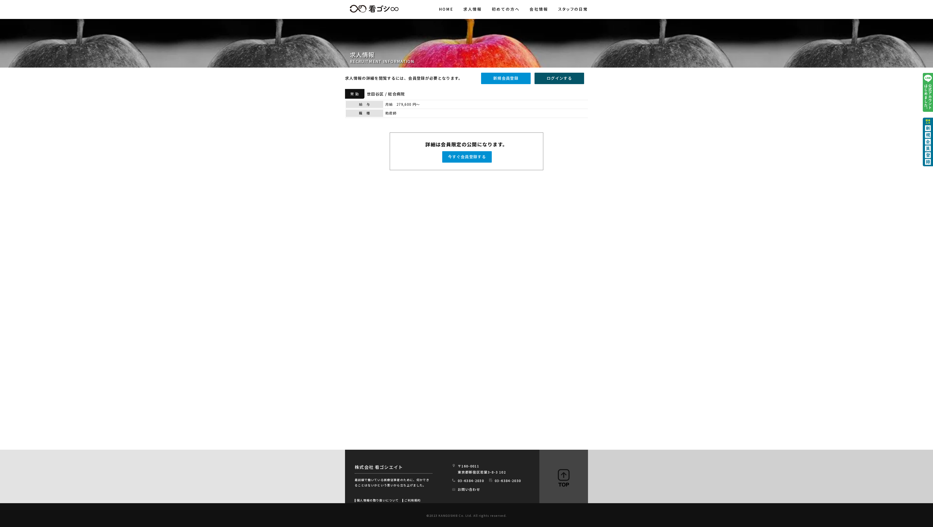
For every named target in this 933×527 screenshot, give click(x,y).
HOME (446, 9)
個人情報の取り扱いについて (378, 500)
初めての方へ (506, 9)
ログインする (559, 78)
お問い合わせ (469, 489)
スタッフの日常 (573, 9)
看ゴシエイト (374, 9)
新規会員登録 (505, 78)
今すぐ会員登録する (467, 156)
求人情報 (472, 9)
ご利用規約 (412, 500)
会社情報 (538, 9)
